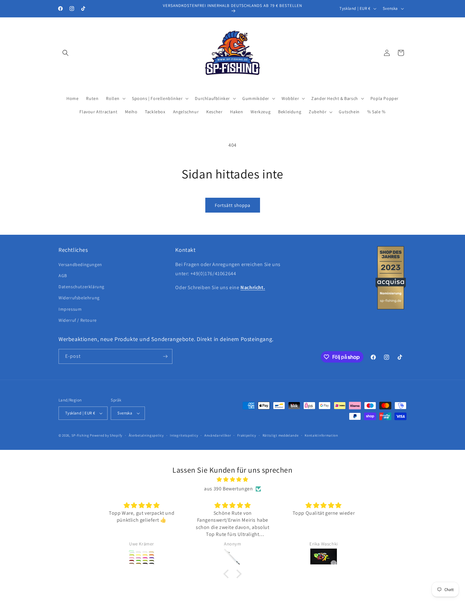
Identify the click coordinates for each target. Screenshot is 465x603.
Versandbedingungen (80, 264)
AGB (63, 275)
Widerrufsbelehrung (79, 298)
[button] (65, 53)
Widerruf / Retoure (78, 320)
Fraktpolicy (246, 435)
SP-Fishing (80, 435)
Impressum (70, 309)
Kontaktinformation (321, 435)
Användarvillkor (217, 435)
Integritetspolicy (184, 435)
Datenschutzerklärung (81, 286)
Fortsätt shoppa (233, 205)
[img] (232, 479)
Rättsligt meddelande (281, 435)
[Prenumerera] (165, 356)
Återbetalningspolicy (146, 435)
